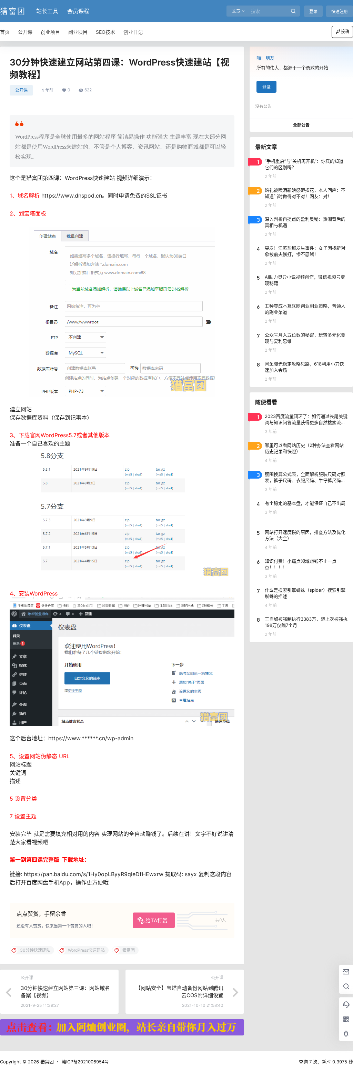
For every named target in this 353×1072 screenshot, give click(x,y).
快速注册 (339, 11)
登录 (313, 11)
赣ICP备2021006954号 (85, 1061)
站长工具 (47, 11)
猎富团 (46, 1061)
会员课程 (78, 11)
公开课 (21, 90)
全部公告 (301, 125)
